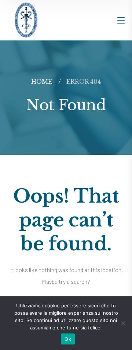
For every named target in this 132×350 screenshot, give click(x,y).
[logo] (26, 19)
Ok (68, 339)
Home (41, 81)
